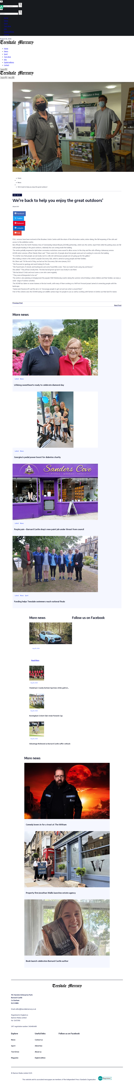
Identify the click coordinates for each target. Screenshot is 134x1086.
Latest (17, 379)
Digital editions (9, 62)
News (6, 51)
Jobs (5, 60)
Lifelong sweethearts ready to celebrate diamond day (39, 385)
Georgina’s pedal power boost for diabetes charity (37, 457)
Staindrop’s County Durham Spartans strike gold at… (49, 688)
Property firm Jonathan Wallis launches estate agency (51, 893)
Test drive (7, 57)
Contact (6, 65)
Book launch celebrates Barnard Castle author (47, 961)
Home (6, 49)
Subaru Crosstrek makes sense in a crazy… (50, 654)
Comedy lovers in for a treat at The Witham (46, 824)
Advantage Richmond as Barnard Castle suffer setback (49, 744)
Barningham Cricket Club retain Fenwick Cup (46, 716)
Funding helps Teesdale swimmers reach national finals (39, 601)
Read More (35, 660)
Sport (6, 54)
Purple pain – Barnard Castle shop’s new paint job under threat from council (49, 529)
